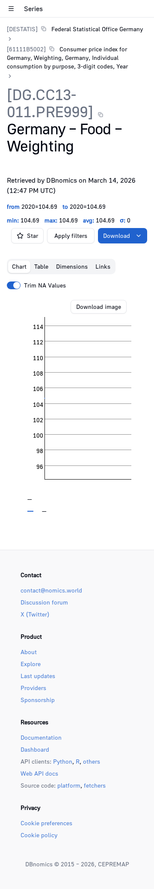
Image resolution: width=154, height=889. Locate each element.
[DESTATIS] (22, 29)
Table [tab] (41, 266)
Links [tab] (102, 266)
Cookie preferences (46, 823)
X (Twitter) (35, 614)
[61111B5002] (26, 49)
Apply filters (70, 235)
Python (62, 761)
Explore (31, 663)
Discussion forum (44, 602)
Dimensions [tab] (72, 266)
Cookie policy (39, 835)
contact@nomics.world (51, 590)
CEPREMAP (113, 864)
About (29, 651)
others (91, 761)
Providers (33, 687)
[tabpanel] (77, 406)
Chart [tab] (19, 266)
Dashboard (35, 749)
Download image (98, 306)
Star (32, 235)
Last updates (38, 675)
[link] (75, 28)
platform (68, 785)
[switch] (14, 285)
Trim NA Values (45, 285)
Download (116, 235)
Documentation (41, 737)
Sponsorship (38, 699)
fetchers (95, 785)
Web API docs (39, 773)
